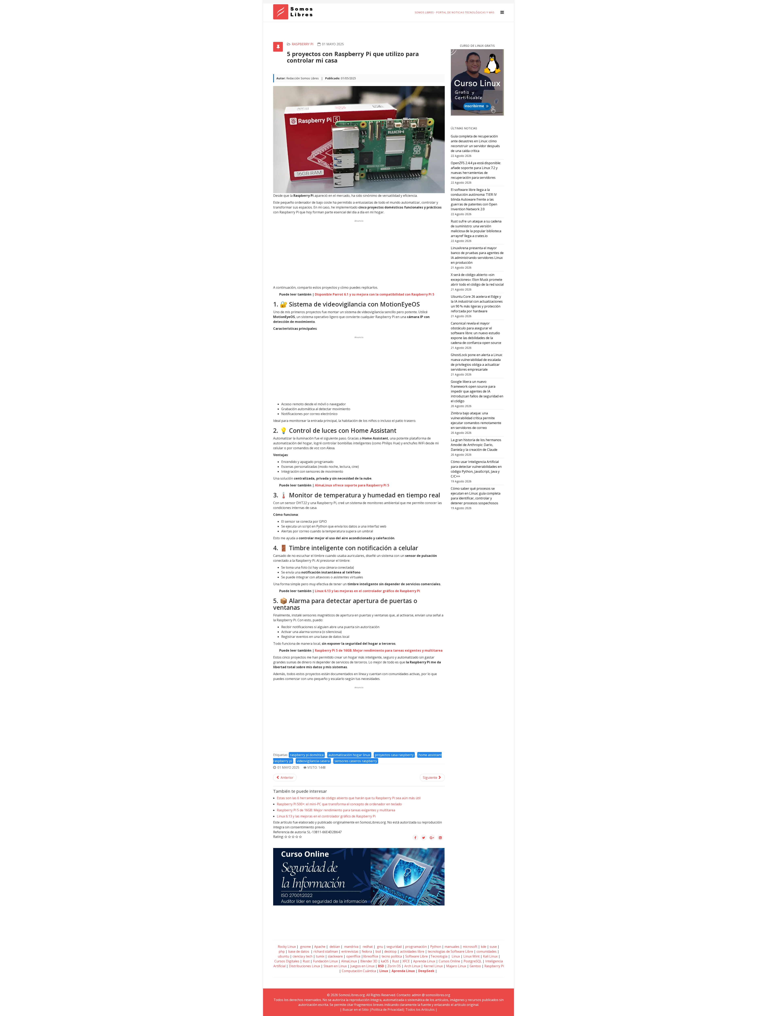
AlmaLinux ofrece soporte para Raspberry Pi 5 (352, 485)
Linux (455, 956)
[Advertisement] (359, 251)
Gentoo (475, 966)
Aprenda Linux (424, 961)
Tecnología (438, 956)
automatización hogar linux (349, 755)
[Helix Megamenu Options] (502, 12)
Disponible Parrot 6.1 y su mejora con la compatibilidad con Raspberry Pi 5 (374, 294)
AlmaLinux (349, 961)
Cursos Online (449, 961)
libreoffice (370, 956)
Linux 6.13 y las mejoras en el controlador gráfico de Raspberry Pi (367, 591)
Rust (306, 961)
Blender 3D (368, 961)
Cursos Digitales (286, 961)
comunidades (487, 951)
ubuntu (283, 956)
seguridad (394, 946)
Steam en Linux (335, 966)
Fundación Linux (325, 961)
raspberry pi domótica (307, 755)
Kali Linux (490, 956)
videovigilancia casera (313, 761)
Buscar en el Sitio (356, 1009)
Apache (319, 946)
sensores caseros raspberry (355, 761)
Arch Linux (412, 966)
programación (416, 946)
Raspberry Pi (302, 44)
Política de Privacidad (387, 1009)
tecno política (392, 956)
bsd (378, 951)
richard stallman (325, 951)
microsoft (470, 946)
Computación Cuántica (359, 971)
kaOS (385, 961)
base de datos (298, 951)
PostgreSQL (473, 961)
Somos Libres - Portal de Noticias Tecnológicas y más (454, 12)
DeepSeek (426, 971)
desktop (390, 951)
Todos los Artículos (420, 1009)
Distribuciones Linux (304, 966)
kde (483, 946)
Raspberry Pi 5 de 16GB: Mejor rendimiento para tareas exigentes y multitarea (379, 650)
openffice (353, 956)
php (282, 951)
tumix (320, 956)
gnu (379, 946)
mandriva (350, 946)
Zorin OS (394, 966)
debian (334, 946)
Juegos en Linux (362, 966)
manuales (452, 946)
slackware (335, 956)
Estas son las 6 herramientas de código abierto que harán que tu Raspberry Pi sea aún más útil (348, 798)
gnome (305, 946)
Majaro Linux (456, 966)
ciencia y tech (302, 956)
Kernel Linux (433, 966)
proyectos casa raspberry (394, 755)
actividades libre (412, 951)
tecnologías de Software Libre (450, 951)
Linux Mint (471, 956)
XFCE (406, 961)
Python (435, 946)
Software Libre (416, 956)
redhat (367, 946)
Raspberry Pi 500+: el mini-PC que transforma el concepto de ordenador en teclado (339, 804)
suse (493, 946)
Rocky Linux (287, 946)
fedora (367, 951)
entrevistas (349, 951)
